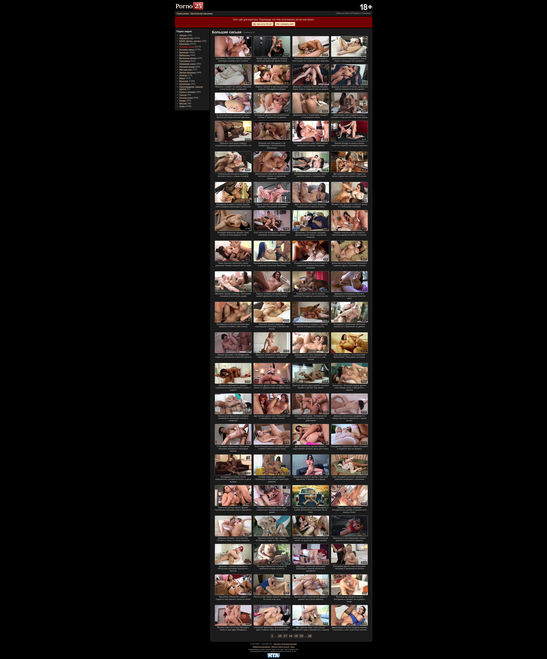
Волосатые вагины (188, 58)
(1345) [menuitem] (187, 81)
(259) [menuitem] (188, 98)
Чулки (182, 106)
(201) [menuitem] (190, 58)
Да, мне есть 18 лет (262, 24)
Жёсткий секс (185, 69)
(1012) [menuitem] (189, 38)
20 (301, 635)
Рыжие (182, 100)
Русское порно (186, 98)
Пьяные (183, 95)
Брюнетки (183, 52)
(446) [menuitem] (187, 55)
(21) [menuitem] (191, 88)
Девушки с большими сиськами (285, 644)
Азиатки (183, 35)
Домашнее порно (187, 64)
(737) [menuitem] (188, 69)
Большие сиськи (186, 46)
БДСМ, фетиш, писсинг (190, 41)
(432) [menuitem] (185, 78)
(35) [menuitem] (185, 95)
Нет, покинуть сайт (285, 24)
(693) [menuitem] (190, 72)
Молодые (183, 81)
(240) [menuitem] (185, 100)
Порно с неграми (187, 92)
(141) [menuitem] (187, 84)
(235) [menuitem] (192, 41)
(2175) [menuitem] (190, 46)
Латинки (183, 75)
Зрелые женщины (187, 72)
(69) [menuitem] (185, 103)
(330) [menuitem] (190, 64)
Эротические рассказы (201, 13)
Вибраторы (184, 55)
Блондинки (184, 44)
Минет (182, 78)
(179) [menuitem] (185, 75)
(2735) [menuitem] (190, 49)
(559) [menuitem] (189, 67)
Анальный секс (186, 38)
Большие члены (186, 49)
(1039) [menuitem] (185, 106)
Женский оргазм (187, 67)
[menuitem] (182, 13)
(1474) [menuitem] (187, 44)
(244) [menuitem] (190, 92)
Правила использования (261, 647)
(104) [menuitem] (185, 35)
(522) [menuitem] (187, 61)
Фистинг (183, 103)
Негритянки (184, 84)
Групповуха (184, 61)
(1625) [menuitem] (187, 52)
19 (296, 635)
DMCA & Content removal (280, 647)
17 (285, 635)
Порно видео (182, 13)
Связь (292, 647)
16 (279, 635)
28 (309, 635)
